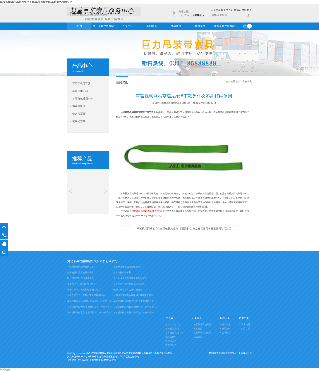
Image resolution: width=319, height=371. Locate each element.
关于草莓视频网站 (103, 26)
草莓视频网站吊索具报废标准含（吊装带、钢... (90, 301)
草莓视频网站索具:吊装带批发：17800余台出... (90, 312)
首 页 (79, 26)
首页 (238, 81)
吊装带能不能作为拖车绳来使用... (129, 284)
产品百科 (245, 328)
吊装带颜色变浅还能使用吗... (127, 266)
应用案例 (226, 328)
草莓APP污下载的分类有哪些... (82, 284)
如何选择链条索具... (123, 272)
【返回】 (184, 228)
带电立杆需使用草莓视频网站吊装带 (210, 228)
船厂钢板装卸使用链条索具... (81, 278)
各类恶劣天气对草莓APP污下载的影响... (86, 295)
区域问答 (226, 332)
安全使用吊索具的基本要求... (81, 272)
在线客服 (4, 244)
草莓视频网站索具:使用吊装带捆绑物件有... (134, 301)
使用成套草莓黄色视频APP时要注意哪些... (134, 295)
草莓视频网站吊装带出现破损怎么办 (157, 228)
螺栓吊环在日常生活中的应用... (128, 289)
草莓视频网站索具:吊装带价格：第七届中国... (135, 307)
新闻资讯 (152, 26)
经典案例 (176, 26)
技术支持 (200, 26)
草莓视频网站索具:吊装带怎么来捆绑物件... (134, 312)
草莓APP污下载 (81, 83)
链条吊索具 (78, 113)
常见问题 (245, 324)
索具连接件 (78, 106)
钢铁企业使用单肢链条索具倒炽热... (130, 278)
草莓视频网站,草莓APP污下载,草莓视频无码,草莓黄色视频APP (36, 2)
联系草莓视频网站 (224, 26)
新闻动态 (226, 324)
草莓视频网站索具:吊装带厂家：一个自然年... (89, 307)
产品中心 (127, 26)
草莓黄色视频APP (82, 98)
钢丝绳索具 (78, 121)
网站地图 (5, 369)
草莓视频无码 (80, 91)
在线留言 (4, 252)
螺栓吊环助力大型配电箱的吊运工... (84, 289)
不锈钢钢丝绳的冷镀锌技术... (81, 266)
